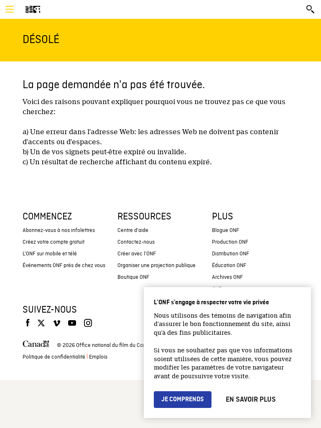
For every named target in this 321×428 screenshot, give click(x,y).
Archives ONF (227, 277)
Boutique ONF (133, 277)
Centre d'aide (132, 230)
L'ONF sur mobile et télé (50, 253)
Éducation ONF (229, 265)
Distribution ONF (230, 253)
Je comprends (182, 399)
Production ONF (230, 242)
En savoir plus (251, 399)
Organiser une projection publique (156, 265)
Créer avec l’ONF (136, 253)
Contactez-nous (136, 242)
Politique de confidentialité (54, 357)
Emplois (98, 357)
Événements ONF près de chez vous (64, 265)
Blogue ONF (225, 230)
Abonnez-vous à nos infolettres (59, 230)
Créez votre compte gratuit (53, 242)
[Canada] (36, 346)
